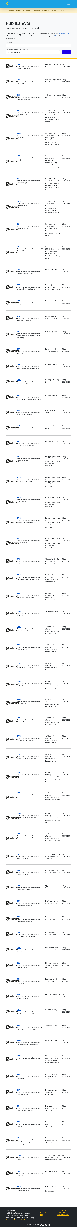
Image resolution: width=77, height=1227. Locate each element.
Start (41, 1210)
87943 (19, 736)
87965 (19, 793)
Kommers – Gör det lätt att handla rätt (19, 1220)
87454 (19, 1155)
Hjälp (41, 1215)
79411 (19, 559)
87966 (19, 813)
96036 (19, 901)
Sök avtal (9, 43)
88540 (19, 1040)
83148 (19, 201)
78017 (19, 156)
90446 (19, 95)
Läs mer (66, 10)
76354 (19, 979)
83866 (19, 963)
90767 (19, 854)
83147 (19, 247)
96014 (19, 886)
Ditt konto (43, 1212)
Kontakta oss (61, 1212)
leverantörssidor (65, 34)
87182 (19, 477)
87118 (19, 538)
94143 (19, 575)
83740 (19, 285)
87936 (19, 663)
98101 (19, 1138)
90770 (19, 349)
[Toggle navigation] (68, 4)
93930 (19, 1056)
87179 (19, 498)
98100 (19, 1106)
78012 (19, 133)
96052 (19, 948)
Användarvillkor (62, 1210)
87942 (19, 754)
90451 (19, 1074)
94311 (19, 593)
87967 (19, 834)
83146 (19, 224)
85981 (19, 1171)
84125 (19, 332)
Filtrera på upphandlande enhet (17, 49)
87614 (19, 611)
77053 (19, 316)
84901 (19, 395)
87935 (19, 645)
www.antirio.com (63, 1215)
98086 (19, 1122)
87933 (19, 627)
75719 (19, 441)
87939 (19, 700)
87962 (19, 772)
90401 (19, 64)
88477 (19, 1025)
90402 (19, 269)
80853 (19, 301)
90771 (19, 1090)
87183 (19, 518)
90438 (19, 80)
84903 (19, 364)
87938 (19, 681)
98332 (19, 870)
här (56, 36)
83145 (19, 179)
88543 (19, 1010)
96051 (19, 932)
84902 (19, 380)
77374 (19, 410)
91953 (19, 994)
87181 (19, 457)
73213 (19, 110)
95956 (19, 426)
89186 (19, 1186)
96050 (19, 917)
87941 (19, 718)
